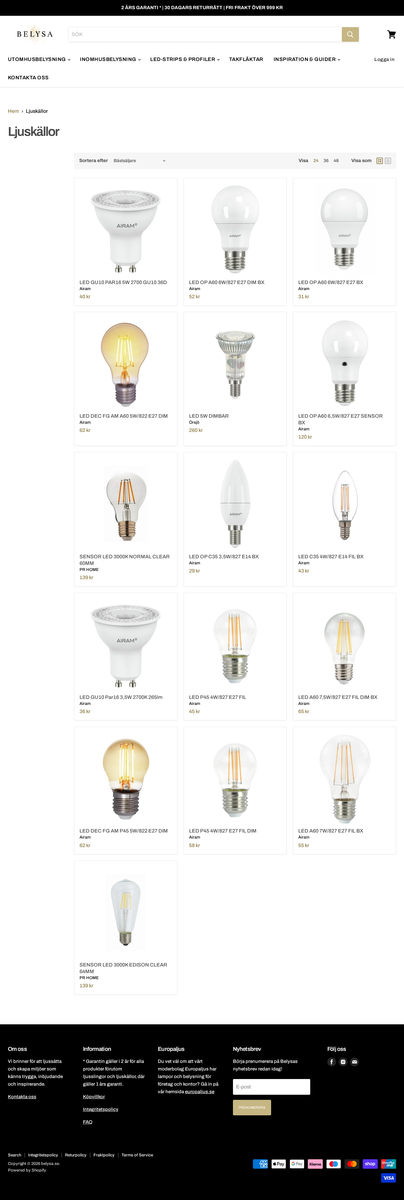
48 (336, 160)
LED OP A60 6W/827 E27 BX (330, 282)
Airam (85, 289)
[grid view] (380, 161)
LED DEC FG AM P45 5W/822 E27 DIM (124, 830)
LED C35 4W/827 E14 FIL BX (331, 556)
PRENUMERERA (252, 1107)
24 (315, 160)
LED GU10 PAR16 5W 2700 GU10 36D (123, 282)
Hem (13, 111)
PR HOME (89, 569)
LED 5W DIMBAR (209, 416)
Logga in (384, 59)
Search (14, 1155)
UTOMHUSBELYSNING (37, 59)
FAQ (87, 1121)
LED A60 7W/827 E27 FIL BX (330, 830)
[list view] (388, 161)
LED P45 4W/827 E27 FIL (217, 697)
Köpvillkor (94, 1096)
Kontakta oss (22, 1096)
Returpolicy (75, 1155)
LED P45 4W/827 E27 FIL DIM (223, 830)
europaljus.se (199, 1091)
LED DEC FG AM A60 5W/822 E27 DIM (124, 416)
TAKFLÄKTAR (246, 59)
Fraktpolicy (104, 1155)
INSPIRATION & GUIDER (305, 59)
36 (326, 160)
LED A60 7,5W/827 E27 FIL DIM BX (337, 697)
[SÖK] (350, 34)
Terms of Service (137, 1155)
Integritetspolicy (100, 1109)
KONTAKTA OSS (28, 77)
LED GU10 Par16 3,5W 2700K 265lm (121, 697)
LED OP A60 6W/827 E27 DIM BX (226, 282)
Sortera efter (93, 160)
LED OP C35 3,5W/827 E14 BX (224, 556)
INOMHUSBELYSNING (108, 59)
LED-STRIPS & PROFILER (183, 59)
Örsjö (194, 422)
